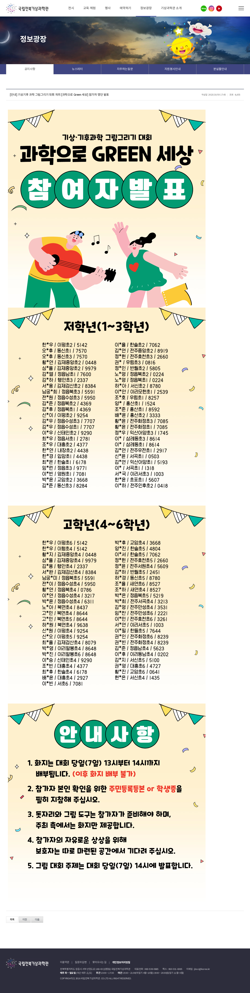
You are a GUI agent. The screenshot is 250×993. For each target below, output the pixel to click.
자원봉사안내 (173, 69)
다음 (37, 919)
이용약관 (64, 962)
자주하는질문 (125, 69)
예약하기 (125, 8)
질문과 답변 (81, 962)
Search (233, 8)
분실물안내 (220, 69)
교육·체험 (89, 8)
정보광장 (146, 8)
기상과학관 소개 (171, 8)
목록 (12, 919)
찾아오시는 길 (99, 962)
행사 (108, 8)
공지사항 (30, 69)
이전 (25, 919)
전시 (71, 8)
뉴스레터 (77, 69)
